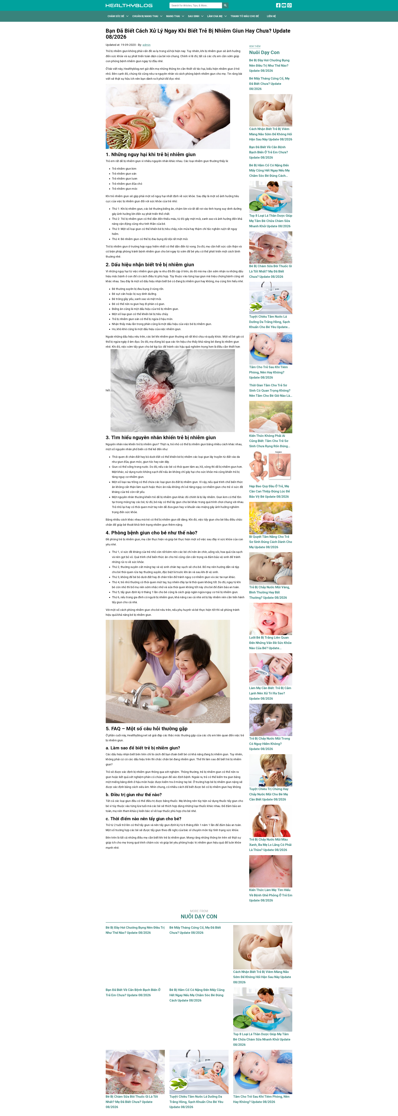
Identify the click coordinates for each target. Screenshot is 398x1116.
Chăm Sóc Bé (116, 16)
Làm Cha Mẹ (214, 16)
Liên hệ (271, 16)
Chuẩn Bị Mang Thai (145, 16)
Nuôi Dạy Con (199, 914)
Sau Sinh (193, 16)
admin (146, 44)
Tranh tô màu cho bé (245, 16)
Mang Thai (173, 16)
